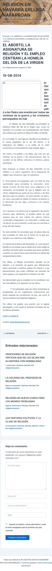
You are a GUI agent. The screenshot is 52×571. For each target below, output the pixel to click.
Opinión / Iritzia (38, 426)
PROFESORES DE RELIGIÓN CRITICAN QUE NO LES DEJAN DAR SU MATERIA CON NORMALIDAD (25, 357)
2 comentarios (11, 426)
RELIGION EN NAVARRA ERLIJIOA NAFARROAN (24, 10)
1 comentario (11, 365)
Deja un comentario (13, 386)
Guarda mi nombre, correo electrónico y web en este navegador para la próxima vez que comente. (26, 527)
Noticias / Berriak (23, 365)
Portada (6, 36)
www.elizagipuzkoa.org (20, 322)
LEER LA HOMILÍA (10, 316)
